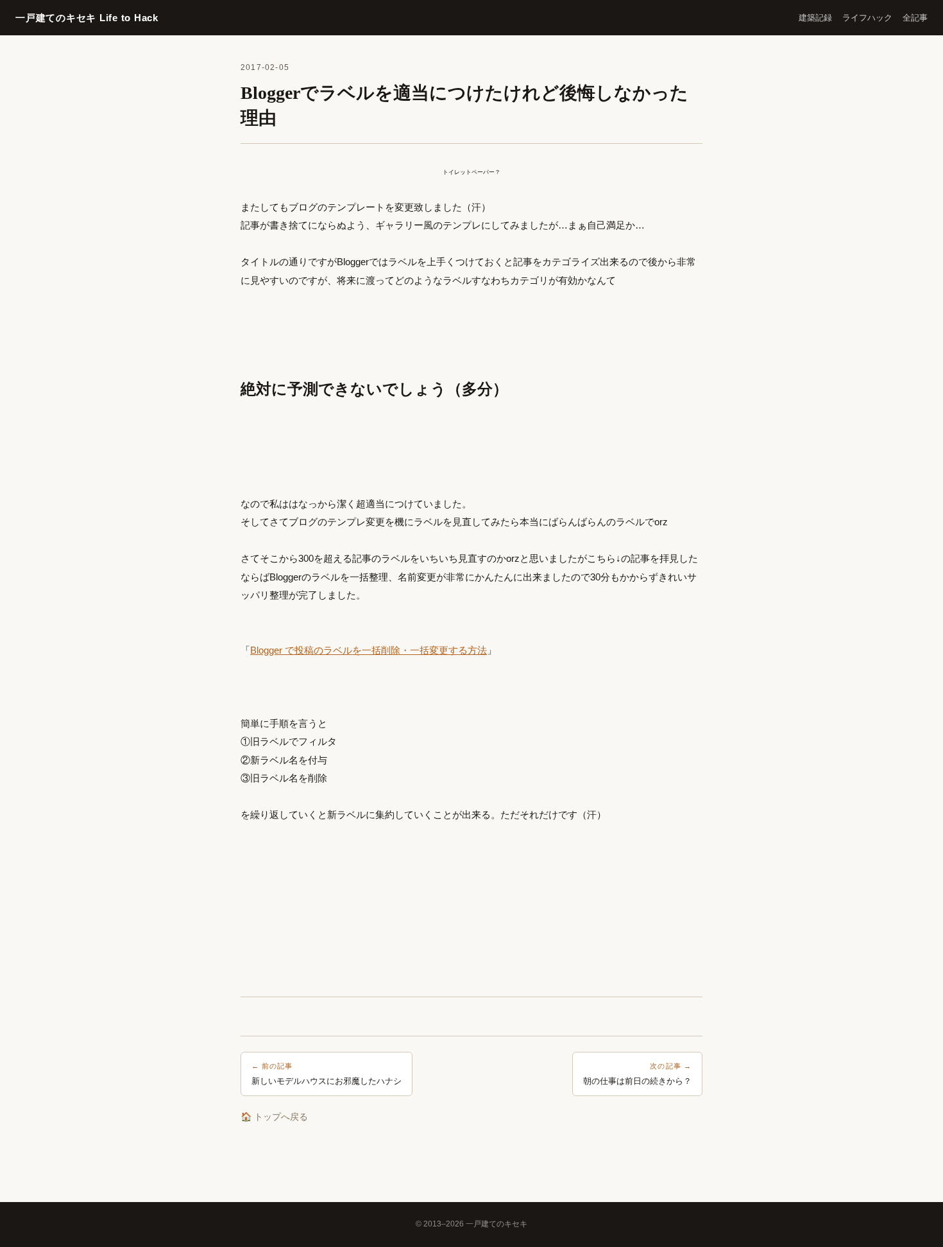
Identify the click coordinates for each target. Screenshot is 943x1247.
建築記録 (815, 17)
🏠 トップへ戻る (274, 1117)
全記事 (915, 17)
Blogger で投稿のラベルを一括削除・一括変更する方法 (368, 650)
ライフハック (867, 17)
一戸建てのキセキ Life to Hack (86, 17)
